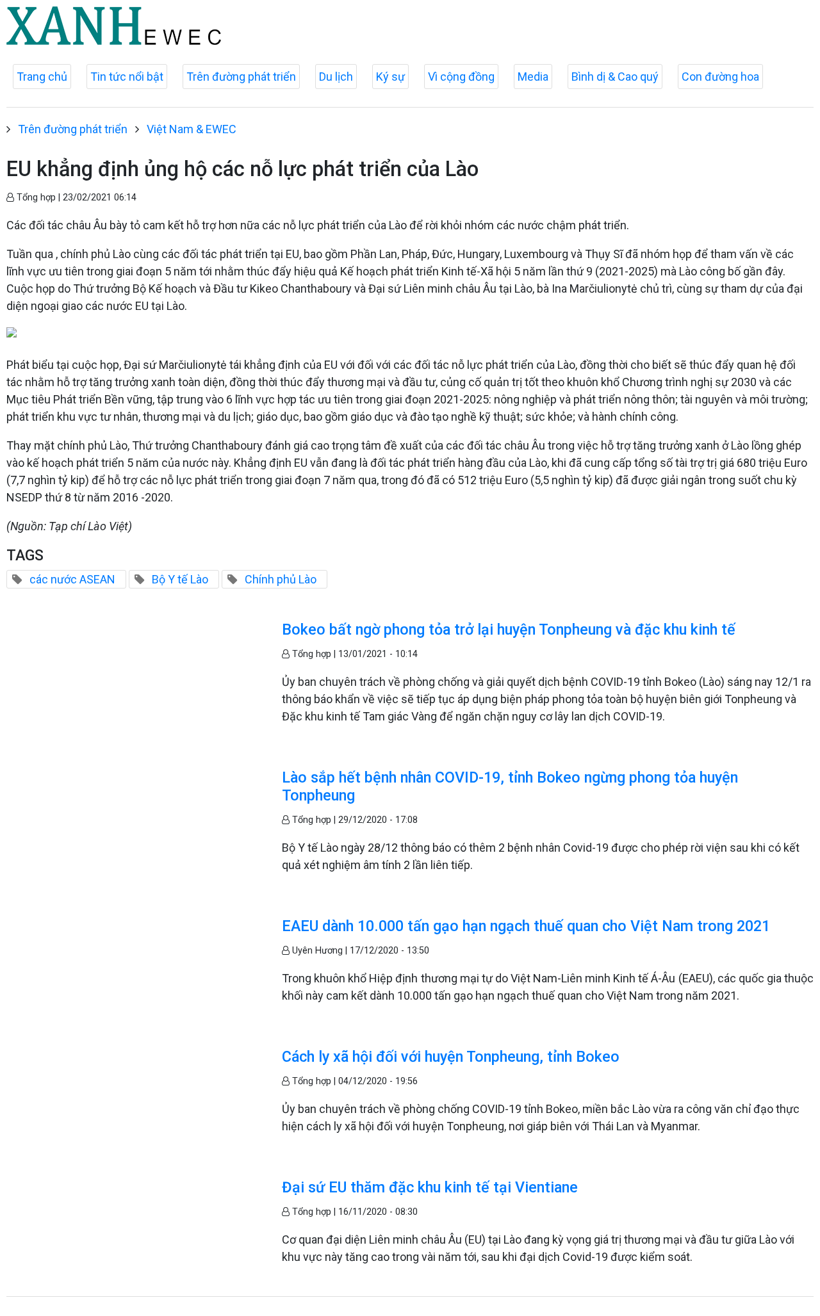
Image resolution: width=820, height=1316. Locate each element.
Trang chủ (42, 76)
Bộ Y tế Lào (180, 579)
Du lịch (336, 76)
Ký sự (390, 76)
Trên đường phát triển (241, 76)
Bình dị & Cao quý (615, 76)
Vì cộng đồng (461, 76)
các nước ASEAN (72, 579)
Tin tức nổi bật (126, 76)
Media (533, 76)
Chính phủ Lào (280, 579)
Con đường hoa (720, 76)
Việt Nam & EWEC (191, 129)
